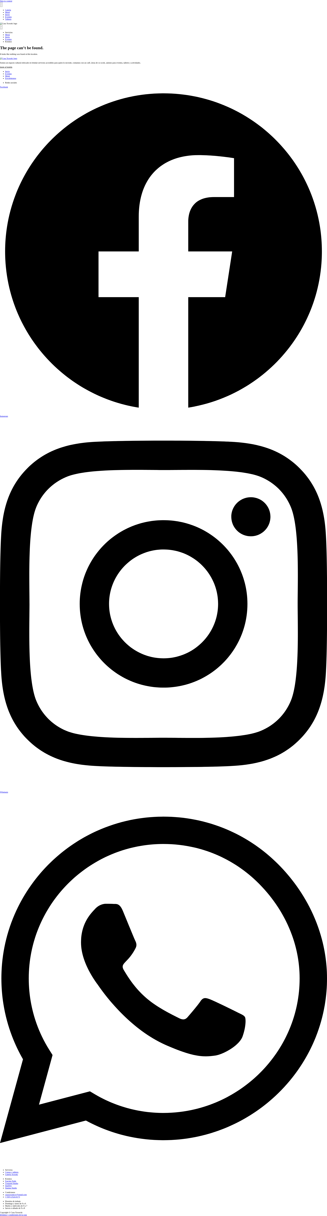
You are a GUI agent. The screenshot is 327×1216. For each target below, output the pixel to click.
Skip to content (6, 1)
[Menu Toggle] (1, 4)
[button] (6, 67)
